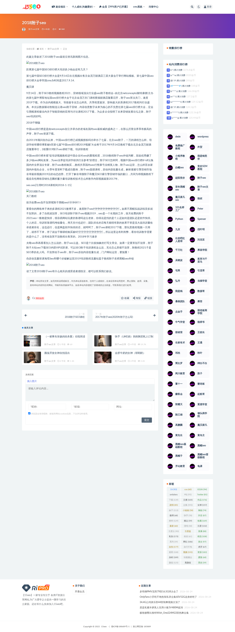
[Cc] (24, 29)
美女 (202, 542)
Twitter (202, 495)
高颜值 (188, 563)
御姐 (202, 510)
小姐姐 (188, 510)
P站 (187, 495)
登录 (209, 7)
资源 (202, 552)
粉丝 (188, 536)
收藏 (126, 298)
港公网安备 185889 (142, 626)
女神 (202, 505)
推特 (173, 521)
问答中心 (154, 7)
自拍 (173, 547)
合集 (188, 505)
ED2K (202, 489)
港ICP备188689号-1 (120, 626)
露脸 (202, 557)
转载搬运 (188, 558)
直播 (202, 531)
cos (187, 489)
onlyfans (174, 495)
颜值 (173, 563)
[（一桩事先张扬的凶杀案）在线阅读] (32, 344)
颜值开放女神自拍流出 (57, 353)
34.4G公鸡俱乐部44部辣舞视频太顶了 (160, 602)
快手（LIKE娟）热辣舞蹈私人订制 (134, 336)
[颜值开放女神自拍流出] (32, 360)
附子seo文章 (34, 29)
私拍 (173, 536)
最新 (174, 526)
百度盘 (188, 532)
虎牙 (202, 547)
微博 (174, 515)
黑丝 (202, 563)
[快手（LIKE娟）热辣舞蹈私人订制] (102, 343)
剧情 (174, 505)
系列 (174, 542)
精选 (202, 536)
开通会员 (79, 591)
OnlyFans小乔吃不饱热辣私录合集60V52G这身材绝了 (168, 597)
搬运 (188, 521)
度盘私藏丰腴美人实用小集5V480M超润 (161, 607)
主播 (188, 500)
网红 (188, 542)
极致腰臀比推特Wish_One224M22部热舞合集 (164, 613)
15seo (104, 626)
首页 (42, 49)
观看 (173, 552)
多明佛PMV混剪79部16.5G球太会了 (159, 591)
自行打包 (188, 547)
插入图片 (32, 381)
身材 (173, 557)
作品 (202, 500)
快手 (188, 515)
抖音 (202, 515)
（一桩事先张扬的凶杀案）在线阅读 (64, 336)
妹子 (173, 510)
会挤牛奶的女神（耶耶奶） (130, 353)
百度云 (174, 531)
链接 (149, 298)
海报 (138, 298)
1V (173, 489)
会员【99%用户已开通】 (115, 7)
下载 (173, 500)
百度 (202, 526)
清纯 (188, 526)
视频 (188, 552)
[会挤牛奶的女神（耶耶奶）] (102, 360)
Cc (38, 298)
